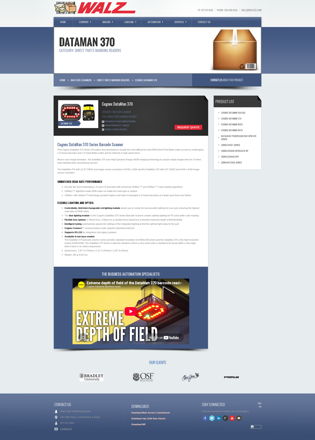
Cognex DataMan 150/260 (233, 112)
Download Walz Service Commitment (150, 413)
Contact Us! (66, 429)
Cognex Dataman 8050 (232, 124)
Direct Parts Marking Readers (113, 80)
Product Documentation (120, 121)
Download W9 (138, 424)
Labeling (129, 22)
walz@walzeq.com (251, 10)
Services (179, 22)
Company (83, 22)
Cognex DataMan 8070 (232, 130)
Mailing (106, 22)
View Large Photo (116, 129)
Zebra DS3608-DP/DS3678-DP (234, 150)
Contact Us (204, 22)
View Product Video (117, 125)
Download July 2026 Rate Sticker (148, 418)
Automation (154, 22)
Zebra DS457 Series (230, 144)
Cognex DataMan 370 (146, 80)
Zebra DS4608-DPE (230, 156)
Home (63, 22)
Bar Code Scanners (81, 80)
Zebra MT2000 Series (231, 162)
